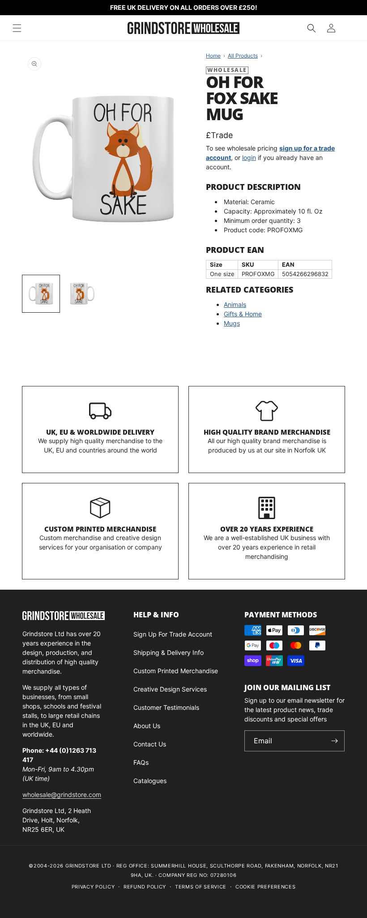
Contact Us (149, 744)
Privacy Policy (93, 887)
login (249, 157)
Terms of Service (200, 887)
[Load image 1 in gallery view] (41, 293)
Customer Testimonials (166, 707)
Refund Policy (145, 887)
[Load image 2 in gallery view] (82, 293)
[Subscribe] (334, 740)
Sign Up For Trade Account (172, 634)
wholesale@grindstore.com (61, 794)
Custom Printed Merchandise (100, 528)
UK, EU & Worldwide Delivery (100, 432)
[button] (311, 28)
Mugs (232, 323)
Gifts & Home (243, 314)
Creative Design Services (170, 689)
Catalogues (149, 780)
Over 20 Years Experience (266, 528)
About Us (146, 725)
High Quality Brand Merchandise (267, 432)
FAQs (141, 762)
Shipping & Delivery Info (168, 652)
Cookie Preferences (265, 887)
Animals (235, 304)
